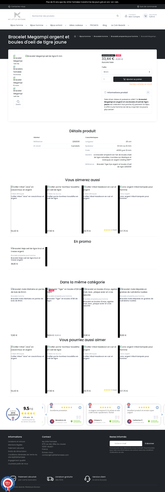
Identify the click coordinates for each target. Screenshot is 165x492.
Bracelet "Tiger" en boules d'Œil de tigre (62, 299)
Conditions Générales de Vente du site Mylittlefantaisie (22, 455)
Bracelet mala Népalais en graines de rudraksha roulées (136, 299)
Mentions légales (15, 445)
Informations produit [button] (117, 92)
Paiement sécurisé (16, 448)
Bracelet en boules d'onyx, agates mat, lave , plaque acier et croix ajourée (98, 303)
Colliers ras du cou (54, 194)
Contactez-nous (18, 6)
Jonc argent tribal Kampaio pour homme (134, 197)
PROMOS (94, 25)
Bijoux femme (16, 25)
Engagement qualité (16, 460)
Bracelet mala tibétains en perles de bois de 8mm (27, 299)
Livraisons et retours (16, 441)
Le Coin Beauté (118, 25)
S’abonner (149, 443)
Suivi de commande (148, 6)
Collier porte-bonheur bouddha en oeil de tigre (62, 197)
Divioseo (37, 487)
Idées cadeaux (76, 25)
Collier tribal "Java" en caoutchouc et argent (27, 197)
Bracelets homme (17, 296)
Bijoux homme (36, 25)
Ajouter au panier (134, 79)
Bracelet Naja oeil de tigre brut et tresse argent (25, 259)
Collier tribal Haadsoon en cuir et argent (98, 197)
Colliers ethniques (17, 194)
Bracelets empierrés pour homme (23, 255)
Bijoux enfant (56, 25)
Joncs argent (125, 194)
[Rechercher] (117, 16)
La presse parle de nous (18, 463)
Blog (105, 25)
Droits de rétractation (17, 451)
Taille (104, 67)
